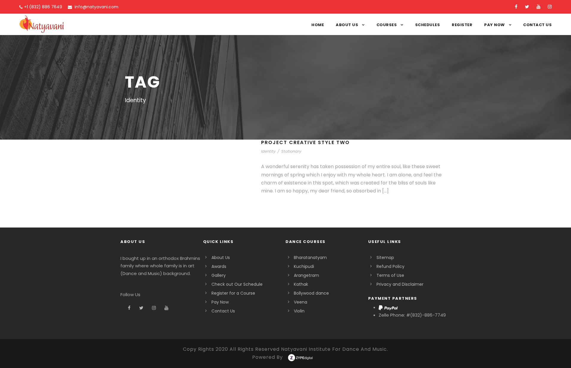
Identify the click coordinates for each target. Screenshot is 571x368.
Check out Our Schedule (237, 284)
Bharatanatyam (310, 257)
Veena (300, 302)
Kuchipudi (304, 266)
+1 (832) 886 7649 (43, 7)
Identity (268, 151)
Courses (387, 25)
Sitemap (385, 257)
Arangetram (306, 275)
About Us (347, 25)
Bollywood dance (311, 293)
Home (317, 25)
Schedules (427, 25)
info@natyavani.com (95, 7)
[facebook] (516, 7)
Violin (299, 311)
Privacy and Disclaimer (400, 284)
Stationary (291, 151)
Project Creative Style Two (305, 142)
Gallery (218, 275)
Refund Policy (390, 266)
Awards (218, 266)
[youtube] (538, 7)
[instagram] (550, 7)
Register (462, 25)
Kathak (301, 284)
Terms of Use (390, 275)
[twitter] (527, 7)
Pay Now (494, 25)
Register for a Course (233, 293)
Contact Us (537, 25)
